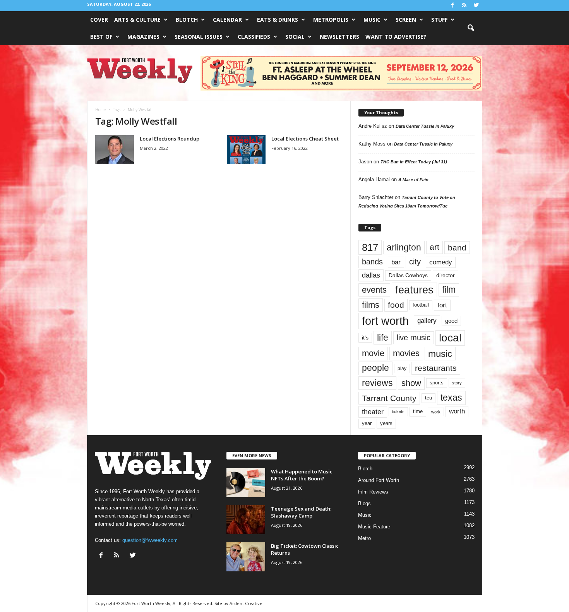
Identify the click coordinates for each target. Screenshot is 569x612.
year (367, 423)
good (451, 321)
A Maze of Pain (413, 179)
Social (295, 36)
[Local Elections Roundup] (114, 149)
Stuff (439, 19)
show (411, 383)
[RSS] (464, 5)
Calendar (227, 19)
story (457, 383)
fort (442, 305)
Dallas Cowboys (408, 275)
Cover (99, 19)
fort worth (385, 320)
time (418, 411)
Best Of (101, 36)
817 (370, 247)
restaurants (436, 368)
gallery (427, 320)
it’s (365, 338)
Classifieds (254, 36)
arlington (404, 247)
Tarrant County (389, 398)
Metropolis (330, 19)
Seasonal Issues (199, 36)
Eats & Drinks (277, 19)
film (449, 290)
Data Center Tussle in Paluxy (425, 126)
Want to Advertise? (395, 36)
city (415, 261)
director (445, 275)
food (396, 305)
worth (457, 411)
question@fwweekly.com (150, 540)
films (370, 305)
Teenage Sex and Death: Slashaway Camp (301, 512)
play (402, 368)
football (421, 305)
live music (413, 337)
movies (406, 353)
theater (373, 412)
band (457, 247)
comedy (440, 262)
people (375, 368)
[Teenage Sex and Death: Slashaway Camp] (245, 519)
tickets (398, 411)
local (450, 338)
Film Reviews (373, 492)
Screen (406, 19)
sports (437, 383)
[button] (470, 28)
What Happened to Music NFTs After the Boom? (301, 475)
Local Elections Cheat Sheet (305, 138)
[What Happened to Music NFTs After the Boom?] (245, 482)
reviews (377, 383)
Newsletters (339, 36)
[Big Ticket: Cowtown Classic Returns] (245, 556)
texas (451, 398)
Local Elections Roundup (169, 138)
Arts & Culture (137, 19)
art (434, 247)
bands (372, 261)
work (435, 412)
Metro (364, 538)
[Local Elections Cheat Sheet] (246, 149)
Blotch (187, 19)
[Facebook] (452, 5)
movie (373, 353)
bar (396, 262)
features (414, 290)
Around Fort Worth (378, 480)
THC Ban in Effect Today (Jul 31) (413, 161)
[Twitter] (476, 5)
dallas (371, 275)
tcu (428, 398)
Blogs (364, 503)
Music (371, 19)
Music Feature (374, 527)
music (440, 353)
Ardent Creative (246, 603)
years (386, 423)
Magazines (143, 36)
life (382, 338)
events (374, 290)
